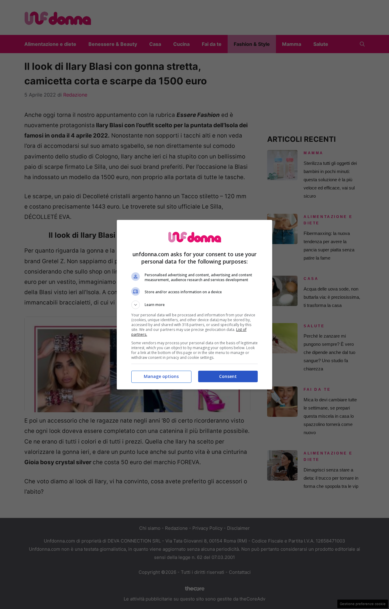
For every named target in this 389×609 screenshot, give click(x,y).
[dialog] (194, 305)
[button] (194, 305)
